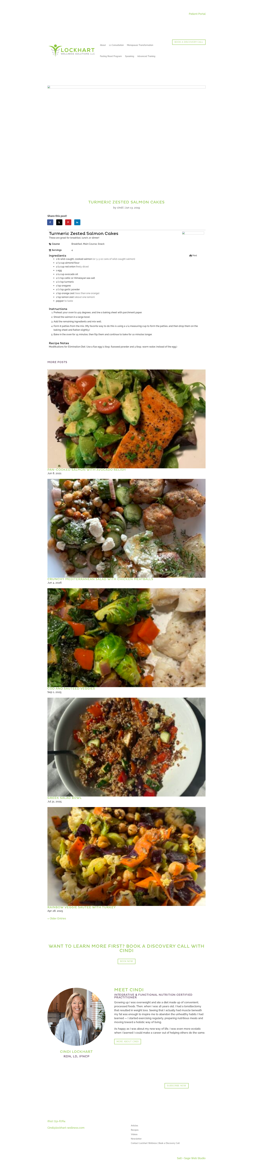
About (103, 45)
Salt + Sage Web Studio (191, 1158)
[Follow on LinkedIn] (49, 1144)
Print (194, 255)
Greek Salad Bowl (64, 798)
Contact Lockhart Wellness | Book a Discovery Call (155, 1143)
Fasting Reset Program (111, 56)
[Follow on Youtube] (55, 1144)
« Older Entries (56, 918)
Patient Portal (197, 13)
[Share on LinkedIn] (77, 222)
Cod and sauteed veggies (71, 688)
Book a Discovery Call (189, 42)
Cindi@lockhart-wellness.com (65, 1127)
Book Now (126, 961)
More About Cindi (128, 1041)
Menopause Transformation (140, 45)
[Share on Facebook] (50, 222)
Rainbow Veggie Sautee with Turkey (81, 907)
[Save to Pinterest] (68, 222)
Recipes (135, 1130)
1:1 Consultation (116, 45)
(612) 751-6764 (56, 1121)
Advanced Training (146, 56)
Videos (134, 1134)
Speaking (129, 56)
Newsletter (136, 1139)
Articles (134, 1126)
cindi (120, 207)
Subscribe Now (176, 1085)
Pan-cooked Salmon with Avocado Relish (86, 470)
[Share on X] (59, 222)
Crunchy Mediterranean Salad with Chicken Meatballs (100, 579)
